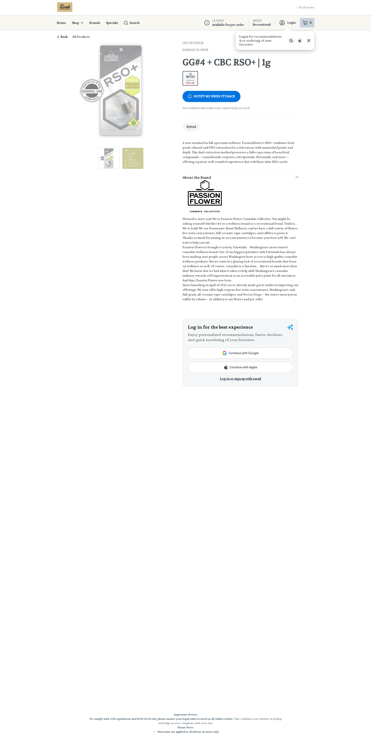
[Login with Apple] (299, 40)
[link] (191, 127)
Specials (112, 23)
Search (135, 23)
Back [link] (64, 37)
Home (61, 23)
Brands (94, 23)
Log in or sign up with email (240, 379)
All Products (81, 36)
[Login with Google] (291, 40)
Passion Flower (195, 50)
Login (291, 22)
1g (190, 78)
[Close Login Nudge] (309, 40)
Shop (75, 23)
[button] (275, 40)
